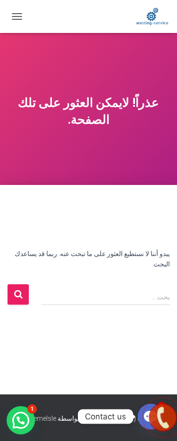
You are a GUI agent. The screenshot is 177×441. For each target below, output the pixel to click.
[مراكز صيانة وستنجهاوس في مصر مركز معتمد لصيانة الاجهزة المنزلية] (148, 16)
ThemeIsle (40, 418)
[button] (21, 420)
